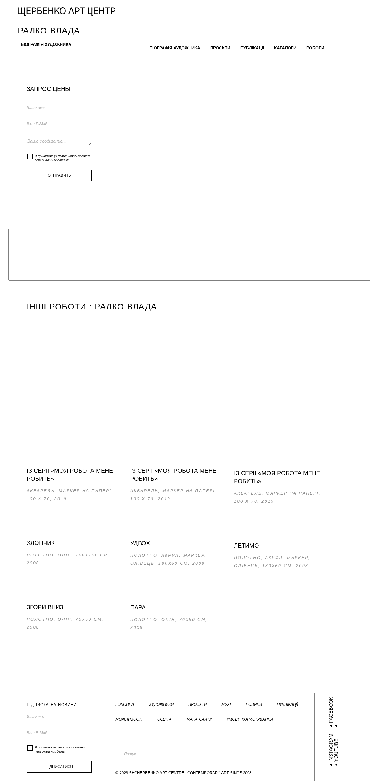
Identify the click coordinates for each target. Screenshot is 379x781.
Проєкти (220, 48)
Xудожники (161, 704)
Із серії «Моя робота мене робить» (277, 477)
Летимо (246, 545)
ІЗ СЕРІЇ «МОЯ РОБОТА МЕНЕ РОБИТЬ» (70, 474)
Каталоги (285, 48)
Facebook (330, 710)
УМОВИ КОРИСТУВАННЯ (250, 719)
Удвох (140, 543)
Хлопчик (41, 543)
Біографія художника (46, 44)
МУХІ (226, 704)
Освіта (164, 719)
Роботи (315, 48)
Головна (124, 704)
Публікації (252, 48)
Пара (138, 607)
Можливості (128, 719)
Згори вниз (45, 607)
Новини (254, 704)
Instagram (330, 748)
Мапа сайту (199, 719)
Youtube (336, 750)
